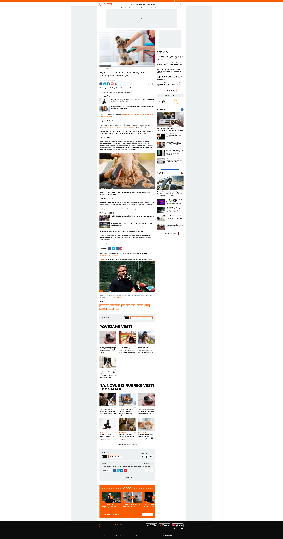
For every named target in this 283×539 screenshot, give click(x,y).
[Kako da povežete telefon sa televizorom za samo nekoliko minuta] (170, 119)
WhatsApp (103, 255)
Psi (123, 306)
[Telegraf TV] (183, 1)
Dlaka (147, 306)
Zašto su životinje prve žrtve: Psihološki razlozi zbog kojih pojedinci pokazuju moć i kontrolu (169, 71)
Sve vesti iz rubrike (127, 444)
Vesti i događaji (103, 69)
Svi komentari (127, 477)
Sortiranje (144, 454)
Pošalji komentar (141, 318)
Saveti (109, 69)
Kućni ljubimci (104, 306)
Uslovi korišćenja (116, 297)
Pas (128, 306)
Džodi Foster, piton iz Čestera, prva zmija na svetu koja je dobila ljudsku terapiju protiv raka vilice (170, 58)
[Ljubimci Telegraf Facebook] (175, 1)
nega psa (140, 306)
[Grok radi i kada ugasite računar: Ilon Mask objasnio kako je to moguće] (161, 136)
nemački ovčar (118, 127)
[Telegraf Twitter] (177, 1)
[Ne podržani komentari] (151, 456)
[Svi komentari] (142, 456)
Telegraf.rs (103, 1)
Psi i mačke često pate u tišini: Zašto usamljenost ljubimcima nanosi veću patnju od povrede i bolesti (169, 64)
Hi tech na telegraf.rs (170, 168)
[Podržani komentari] (146, 456)
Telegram (115, 255)
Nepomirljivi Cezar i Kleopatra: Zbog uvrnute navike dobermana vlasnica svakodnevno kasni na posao (170, 78)
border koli (126, 127)
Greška (117, 309)
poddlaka (103, 309)
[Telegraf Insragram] (180, 1)
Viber (109, 255)
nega (133, 306)
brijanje (111, 309)
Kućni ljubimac (115, 306)
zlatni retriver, (109, 127)
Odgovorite (106, 470)
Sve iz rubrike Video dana (111, 514)
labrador (132, 127)
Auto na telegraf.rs (170, 233)
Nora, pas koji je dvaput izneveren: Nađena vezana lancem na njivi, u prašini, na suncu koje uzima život (169, 84)
